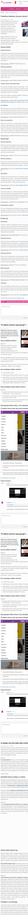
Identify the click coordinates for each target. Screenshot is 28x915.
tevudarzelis (8, 502)
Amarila (8, 483)
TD (9, 477)
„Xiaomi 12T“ (12, 265)
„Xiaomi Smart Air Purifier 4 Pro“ (17, 117)
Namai (7, 12)
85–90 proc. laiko (23, 797)
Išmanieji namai (13, 12)
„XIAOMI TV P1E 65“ (14, 63)
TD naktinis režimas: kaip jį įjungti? (13, 325)
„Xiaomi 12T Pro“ (13, 155)
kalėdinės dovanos (5, 298)
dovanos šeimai (13, 298)
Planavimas (18, 9)
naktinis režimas (5, 477)
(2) (26, 325)
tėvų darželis (12, 477)
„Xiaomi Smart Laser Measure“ (17, 202)
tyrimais (8, 801)
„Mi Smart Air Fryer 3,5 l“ (15, 135)
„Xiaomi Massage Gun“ (15, 235)
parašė (11, 504)
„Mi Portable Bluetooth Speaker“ (17, 280)
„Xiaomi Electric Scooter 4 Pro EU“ (17, 80)
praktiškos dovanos (20, 298)
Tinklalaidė (11, 9)
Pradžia (4, 9)
